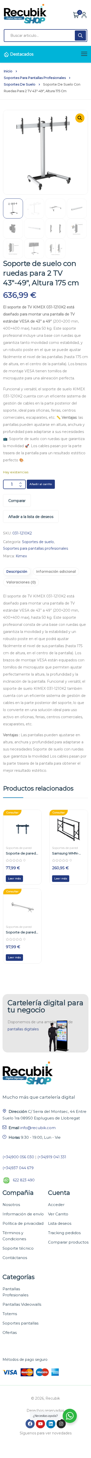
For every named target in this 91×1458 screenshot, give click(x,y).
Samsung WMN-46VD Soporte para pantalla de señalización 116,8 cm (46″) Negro (68, 853)
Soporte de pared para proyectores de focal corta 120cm (21, 932)
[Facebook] (30, 1423)
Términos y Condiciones (14, 1235)
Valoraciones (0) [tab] (21, 582)
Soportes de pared (19, 848)
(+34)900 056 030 (18, 1157)
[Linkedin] (50, 1423)
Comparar (17, 500)
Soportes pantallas (20, 1323)
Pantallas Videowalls (22, 1304)
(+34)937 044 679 (18, 1168)
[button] (79, 118)
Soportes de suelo (19, 84)
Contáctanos (15, 1257)
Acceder (56, 1204)
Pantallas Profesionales (15, 1291)
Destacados (21, 54)
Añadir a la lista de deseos (30, 516)
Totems (10, 1313)
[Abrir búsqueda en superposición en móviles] (45, 35)
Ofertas (10, 1332)
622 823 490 (24, 1180)
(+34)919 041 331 (51, 1157)
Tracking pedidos (64, 1232)
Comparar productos (68, 1242)
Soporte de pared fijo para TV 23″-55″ (21, 853)
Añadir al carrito (41, 484)
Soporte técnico (18, 1248)
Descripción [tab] (16, 571)
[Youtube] (40, 1423)
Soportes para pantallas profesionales (35, 78)
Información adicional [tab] (56, 571)
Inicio (8, 71)
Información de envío (23, 1214)
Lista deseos (59, 1223)
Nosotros (11, 1204)
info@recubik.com (38, 1127)
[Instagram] (61, 1423)
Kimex (21, 556)
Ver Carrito (58, 1214)
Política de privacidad (23, 1223)
